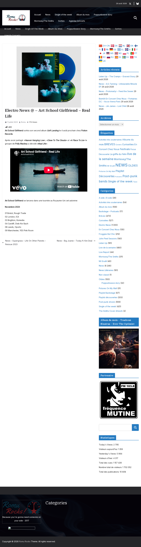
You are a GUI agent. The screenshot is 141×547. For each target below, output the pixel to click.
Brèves (102, 216)
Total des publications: (109, 472)
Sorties (61, 21)
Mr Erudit (111, 166)
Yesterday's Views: (108, 454)
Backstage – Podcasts (109, 211)
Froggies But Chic (107, 234)
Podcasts (118, 177)
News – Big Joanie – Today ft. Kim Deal (74, 241)
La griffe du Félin (118, 154)
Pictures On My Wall (107, 171)
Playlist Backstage (107, 293)
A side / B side (105, 198)
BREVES (109, 144)
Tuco (135, 182)
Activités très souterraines (110, 140)
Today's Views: (106, 444)
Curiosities (128, 144)
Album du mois (83, 14)
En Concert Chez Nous (109, 229)
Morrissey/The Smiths (44, 21)
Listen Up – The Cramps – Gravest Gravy (117, 76)
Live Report (104, 252)
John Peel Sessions (108, 238)
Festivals (125, 149)
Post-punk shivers (107, 302)
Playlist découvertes (108, 297)
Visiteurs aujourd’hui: (108, 449)
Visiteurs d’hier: (106, 458)
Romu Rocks (24, 541)
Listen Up (103, 243)
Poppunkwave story (103, 14)
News (47, 14)
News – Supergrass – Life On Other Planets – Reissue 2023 (25, 242)
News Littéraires (106, 270)
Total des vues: (106, 463)
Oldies (102, 279)
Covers (119, 145)
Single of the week (63, 14)
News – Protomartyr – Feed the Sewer (116, 91)
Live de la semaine (107, 247)
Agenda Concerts (77, 21)
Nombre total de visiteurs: (111, 467)
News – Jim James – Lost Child (112, 106)
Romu (23, 122)
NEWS (121, 165)
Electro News (105, 225)
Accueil (37, 14)
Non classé (104, 275)
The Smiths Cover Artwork (111, 311)
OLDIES (133, 165)
